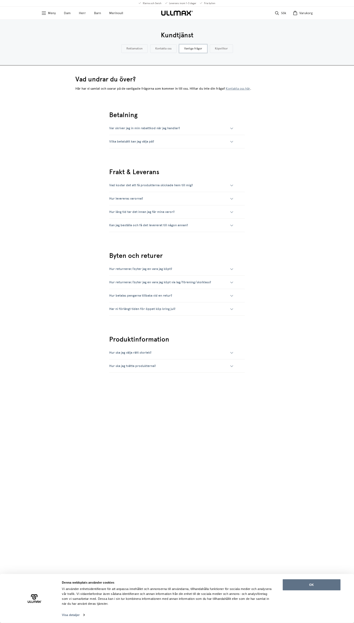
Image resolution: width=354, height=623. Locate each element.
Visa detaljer (71, 615)
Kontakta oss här (238, 88)
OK (311, 584)
